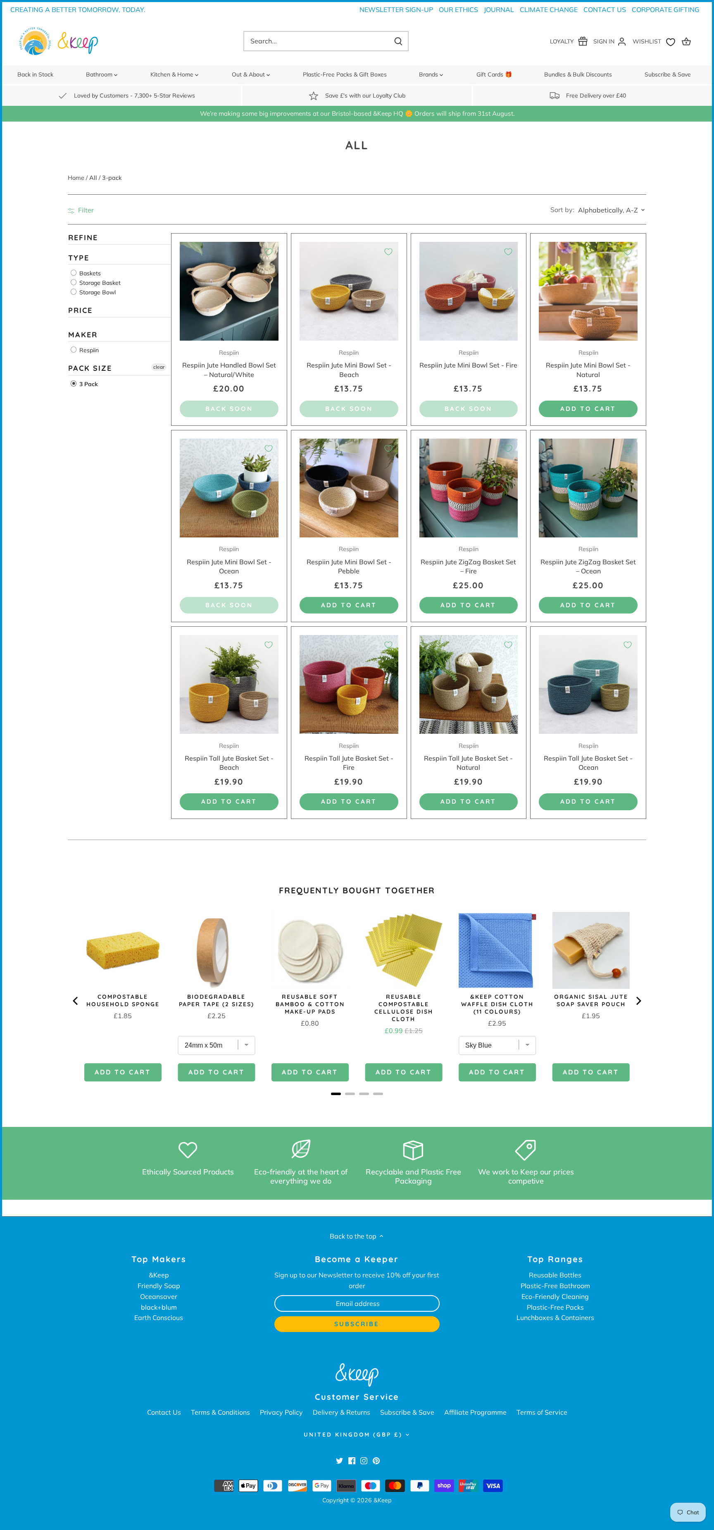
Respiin (88, 350)
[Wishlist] (655, 41)
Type (78, 258)
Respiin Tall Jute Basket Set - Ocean (588, 757)
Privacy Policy (281, 1412)
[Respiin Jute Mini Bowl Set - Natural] (588, 291)
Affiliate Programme (475, 1412)
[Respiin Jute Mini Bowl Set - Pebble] (349, 488)
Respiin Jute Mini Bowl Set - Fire (468, 359)
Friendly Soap (159, 1286)
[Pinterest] (376, 1460)
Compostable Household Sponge (122, 1000)
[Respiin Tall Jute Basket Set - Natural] (468, 684)
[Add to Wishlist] (268, 252)
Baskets (89, 273)
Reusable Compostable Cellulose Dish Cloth (403, 1008)
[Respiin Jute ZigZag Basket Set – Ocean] (588, 488)
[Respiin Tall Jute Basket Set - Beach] (229, 684)
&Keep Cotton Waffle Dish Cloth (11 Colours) (497, 1004)
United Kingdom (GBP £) (353, 1434)
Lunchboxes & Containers (555, 1317)
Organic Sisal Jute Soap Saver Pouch (591, 1000)
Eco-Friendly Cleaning (555, 1296)
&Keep (159, 1275)
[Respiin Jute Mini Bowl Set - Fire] (468, 291)
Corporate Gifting (666, 9)
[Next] (638, 1001)
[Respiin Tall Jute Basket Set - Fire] (349, 684)
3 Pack (88, 384)
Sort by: (562, 209)
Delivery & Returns (341, 1412)
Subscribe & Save (407, 1412)
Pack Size (90, 368)
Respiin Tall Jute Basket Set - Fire (349, 757)
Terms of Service (541, 1412)
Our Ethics (458, 9)
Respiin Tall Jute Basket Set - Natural (468, 757)
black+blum (159, 1307)
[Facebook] (351, 1460)
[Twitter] (339, 1460)
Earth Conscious (158, 1317)
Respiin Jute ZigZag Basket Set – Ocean (588, 560)
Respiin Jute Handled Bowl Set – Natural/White (229, 364)
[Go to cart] (687, 41)
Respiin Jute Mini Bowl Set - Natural (588, 364)
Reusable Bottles (555, 1275)
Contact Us (604, 9)
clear (158, 367)
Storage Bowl (97, 292)
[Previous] (76, 1001)
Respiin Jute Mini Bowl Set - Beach (349, 364)
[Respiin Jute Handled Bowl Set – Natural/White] (229, 291)
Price (80, 310)
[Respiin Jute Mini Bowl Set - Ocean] (229, 488)
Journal (499, 9)
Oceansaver (158, 1296)
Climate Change (549, 9)
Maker (83, 334)
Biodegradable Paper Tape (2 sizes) (216, 1000)
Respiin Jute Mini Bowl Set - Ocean (229, 560)
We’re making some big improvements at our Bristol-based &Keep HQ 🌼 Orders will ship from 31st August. (357, 113)
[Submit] (398, 41)
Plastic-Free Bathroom (555, 1286)
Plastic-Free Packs (555, 1307)
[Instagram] (363, 1460)
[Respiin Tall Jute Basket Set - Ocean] (588, 684)
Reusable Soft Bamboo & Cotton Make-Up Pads (310, 1004)
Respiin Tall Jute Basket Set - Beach (229, 757)
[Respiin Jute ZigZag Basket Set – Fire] (468, 488)
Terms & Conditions (220, 1412)
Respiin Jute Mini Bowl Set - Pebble (349, 560)
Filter (85, 210)
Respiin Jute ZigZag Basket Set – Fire (468, 560)
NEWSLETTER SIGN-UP (396, 9)
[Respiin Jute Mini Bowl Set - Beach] (349, 291)
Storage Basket (99, 283)
